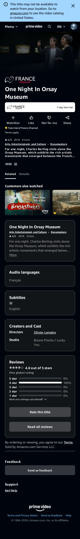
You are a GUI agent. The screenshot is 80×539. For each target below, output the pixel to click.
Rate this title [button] (40, 412)
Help (68, 515)
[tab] (10, 174)
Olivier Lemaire (45, 332)
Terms (68, 442)
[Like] (31, 117)
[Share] (67, 117)
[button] (28, 399)
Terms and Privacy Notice (22, 515)
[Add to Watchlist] (13, 117)
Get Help (11, 490)
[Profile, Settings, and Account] (73, 26)
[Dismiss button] (73, 5)
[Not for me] (49, 117)
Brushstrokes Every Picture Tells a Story (27, 202)
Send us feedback (51, 515)
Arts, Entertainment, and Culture (25, 144)
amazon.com (19, 13)
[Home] (34, 26)
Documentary (58, 144)
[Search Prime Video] (49, 26)
